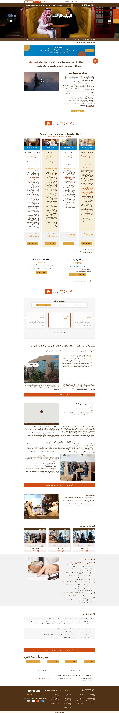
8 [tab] (54, 332)
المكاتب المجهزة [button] (89, 661)
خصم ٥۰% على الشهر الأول (77, 274)
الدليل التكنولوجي (67, 707)
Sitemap (69, 706)
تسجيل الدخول (27, 1)
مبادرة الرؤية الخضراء (79, 700)
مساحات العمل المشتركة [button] (33, 661)
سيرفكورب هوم (81, 1)
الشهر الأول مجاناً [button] (86, 243)
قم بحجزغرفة (56, 698)
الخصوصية (69, 702)
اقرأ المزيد (79, 325)
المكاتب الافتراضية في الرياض (86, 678)
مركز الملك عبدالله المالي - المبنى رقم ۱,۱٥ (39, 529)
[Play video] (41, 81)
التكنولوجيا (28, 5)
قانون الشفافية (80, 703)
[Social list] (39, 690)
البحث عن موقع (67, 5)
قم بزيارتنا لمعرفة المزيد (54, 696)
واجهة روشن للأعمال (91, 529)
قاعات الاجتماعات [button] (53, 661)
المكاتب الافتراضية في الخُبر (44, 678)
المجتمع (81, 698)
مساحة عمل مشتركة (43, 5)
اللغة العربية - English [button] (69, 1)
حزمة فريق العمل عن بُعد (90, 700)
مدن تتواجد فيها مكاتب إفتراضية (76, 670)
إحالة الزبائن (56, 702)
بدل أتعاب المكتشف (55, 703)
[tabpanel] (59, 320)
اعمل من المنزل (92, 702)
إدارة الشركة (80, 702)
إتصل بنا (57, 695)
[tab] (59, 618)
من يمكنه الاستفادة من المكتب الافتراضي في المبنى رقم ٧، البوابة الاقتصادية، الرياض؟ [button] (59, 637)
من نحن (92, 1)
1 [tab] (64, 332)
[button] (41, 411)
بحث (75, 1)
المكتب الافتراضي (52, 5)
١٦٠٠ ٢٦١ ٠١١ (45, 1)
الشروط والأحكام (67, 700)
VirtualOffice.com (67, 698)
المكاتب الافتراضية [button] (71, 661)
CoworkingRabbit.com (66, 696)
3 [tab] (61, 332)
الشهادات (81, 696)
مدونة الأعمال (87, 1)
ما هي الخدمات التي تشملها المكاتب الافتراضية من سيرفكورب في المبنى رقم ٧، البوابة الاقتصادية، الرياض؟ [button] (59, 618)
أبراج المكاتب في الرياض (42, 670)
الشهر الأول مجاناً (116, 21)
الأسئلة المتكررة (68, 699)
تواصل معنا (54, 394)
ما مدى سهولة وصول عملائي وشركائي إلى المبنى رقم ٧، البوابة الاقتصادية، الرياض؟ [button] (59, 632)
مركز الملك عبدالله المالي (66, 529)
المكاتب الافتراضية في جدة (65, 678)
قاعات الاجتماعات (34, 5)
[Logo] (88, 5)
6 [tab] (57, 332)
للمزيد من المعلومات (84, 548)
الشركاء (81, 699)
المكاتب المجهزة (60, 5)
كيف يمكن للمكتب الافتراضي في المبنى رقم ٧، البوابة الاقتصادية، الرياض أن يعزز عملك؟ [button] (59, 629)
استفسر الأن (116, 17)
